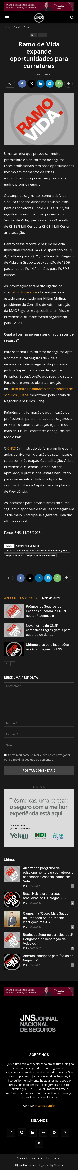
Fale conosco (53, 1158)
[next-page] (12, 663)
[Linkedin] (41, 84)
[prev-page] (6, 663)
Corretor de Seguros (27, 545)
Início (7, 27)
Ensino (27, 27)
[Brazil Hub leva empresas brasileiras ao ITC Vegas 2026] (12, 899)
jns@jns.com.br (45, 1105)
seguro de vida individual (41, 555)
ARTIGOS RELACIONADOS (21, 598)
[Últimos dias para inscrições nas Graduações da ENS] (14, 649)
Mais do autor (51, 598)
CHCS (11, 448)
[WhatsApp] (59, 84)
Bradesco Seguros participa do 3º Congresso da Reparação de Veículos (48, 939)
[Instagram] (22, 1132)
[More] (68, 84)
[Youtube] (39, 1144)
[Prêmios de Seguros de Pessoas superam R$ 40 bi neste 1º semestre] (14, 611)
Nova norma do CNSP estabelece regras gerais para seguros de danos (48, 630)
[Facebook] (22, 84)
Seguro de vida (14, 555)
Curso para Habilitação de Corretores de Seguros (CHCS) (37, 550)
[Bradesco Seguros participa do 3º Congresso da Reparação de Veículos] (12, 940)
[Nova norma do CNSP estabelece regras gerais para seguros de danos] (14, 630)
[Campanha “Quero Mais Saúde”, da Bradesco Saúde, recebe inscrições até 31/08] (12, 919)
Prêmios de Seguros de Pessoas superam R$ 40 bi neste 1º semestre (46, 611)
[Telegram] (50, 84)
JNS (25, 885)
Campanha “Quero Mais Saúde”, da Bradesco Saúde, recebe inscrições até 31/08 (46, 917)
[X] (31, 84)
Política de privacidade (30, 1158)
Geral (17, 27)
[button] (6, 18)
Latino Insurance (23, 292)
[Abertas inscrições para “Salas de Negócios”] (12, 962)
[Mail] (43, 1133)
